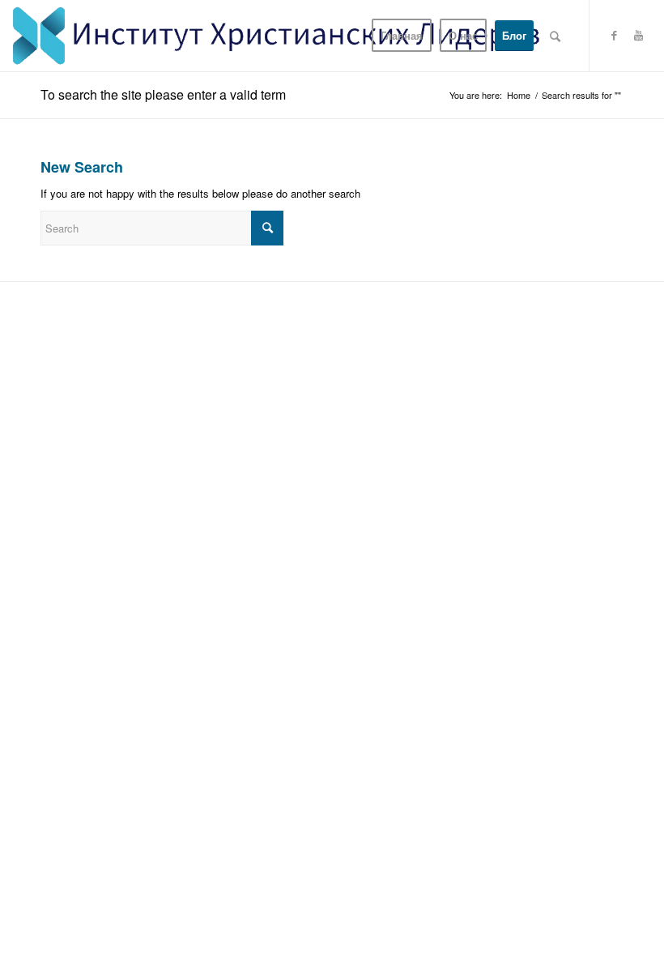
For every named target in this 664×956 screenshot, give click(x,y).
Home (518, 95)
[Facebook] (614, 35)
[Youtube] (639, 35)
